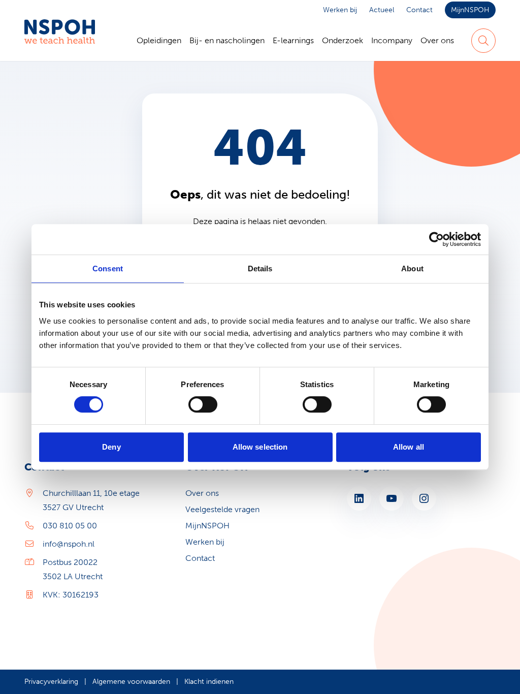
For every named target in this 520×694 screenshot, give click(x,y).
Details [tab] (260, 268)
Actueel (381, 10)
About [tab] (412, 268)
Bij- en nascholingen (227, 40)
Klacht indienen (209, 681)
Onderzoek (342, 40)
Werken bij (340, 10)
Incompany (391, 40)
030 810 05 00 (70, 525)
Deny (111, 447)
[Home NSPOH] (59, 40)
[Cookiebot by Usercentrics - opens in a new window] (436, 239)
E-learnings (293, 40)
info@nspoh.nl (68, 544)
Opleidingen (159, 40)
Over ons (437, 40)
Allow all (408, 447)
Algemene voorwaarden (131, 681)
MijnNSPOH (470, 10)
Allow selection (260, 447)
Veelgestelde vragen (222, 509)
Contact (419, 10)
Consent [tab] (107, 268)
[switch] (202, 404)
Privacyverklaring (51, 681)
